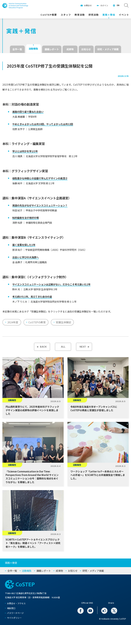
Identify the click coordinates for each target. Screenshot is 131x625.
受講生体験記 (63, 322)
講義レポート (52, 49)
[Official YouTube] (90, 610)
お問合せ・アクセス (16, 603)
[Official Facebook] (80, 610)
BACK (43, 346)
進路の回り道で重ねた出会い (27, 111)
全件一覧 (17, 49)
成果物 (70, 49)
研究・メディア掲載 (108, 49)
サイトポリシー (14, 617)
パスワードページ (15, 612)
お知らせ (86, 49)
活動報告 (33, 48)
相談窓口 (11, 608)
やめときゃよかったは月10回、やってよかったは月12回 (42, 124)
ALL (63, 346)
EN (118, 5)
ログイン (104, 5)
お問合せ (88, 5)
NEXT (83, 346)
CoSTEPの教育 (37, 322)
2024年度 (12, 322)
